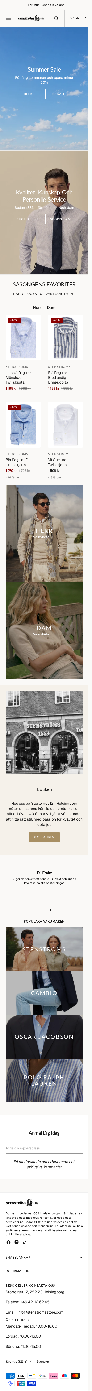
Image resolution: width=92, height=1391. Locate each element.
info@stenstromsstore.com (40, 1312)
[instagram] (16, 1242)
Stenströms (17, 367)
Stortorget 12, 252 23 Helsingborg (35, 1292)
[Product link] (23, 338)
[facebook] (8, 1242)
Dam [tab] (51, 307)
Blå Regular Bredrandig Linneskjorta (58, 377)
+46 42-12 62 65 (35, 1302)
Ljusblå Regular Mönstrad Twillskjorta (18, 377)
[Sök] (56, 18)
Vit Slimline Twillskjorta (57, 462)
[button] (8, 18)
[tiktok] (24, 1242)
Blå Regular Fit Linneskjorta (17, 462)
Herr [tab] (37, 307)
